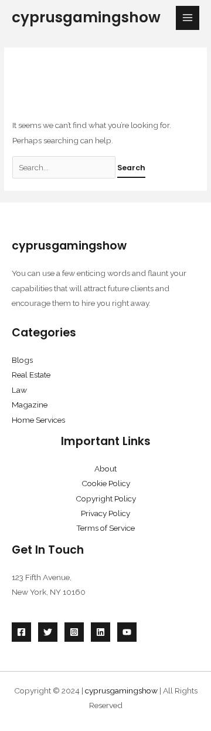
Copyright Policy (106, 498)
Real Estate (31, 374)
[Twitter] (47, 632)
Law (19, 390)
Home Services (38, 420)
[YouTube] (127, 632)
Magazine (29, 404)
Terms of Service (105, 528)
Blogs (22, 360)
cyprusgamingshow (86, 17)
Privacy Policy (105, 513)
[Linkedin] (100, 632)
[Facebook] (21, 632)
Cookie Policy (105, 483)
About (105, 468)
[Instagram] (74, 632)
